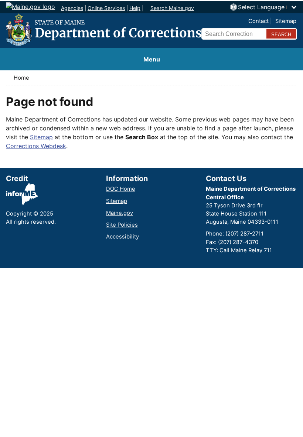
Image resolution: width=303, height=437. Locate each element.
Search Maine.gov (172, 8)
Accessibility (122, 236)
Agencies (72, 8)
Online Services (106, 8)
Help (134, 8)
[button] (267, 7)
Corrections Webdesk (36, 146)
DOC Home (120, 189)
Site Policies (122, 224)
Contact (258, 21)
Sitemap (285, 21)
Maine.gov (119, 213)
